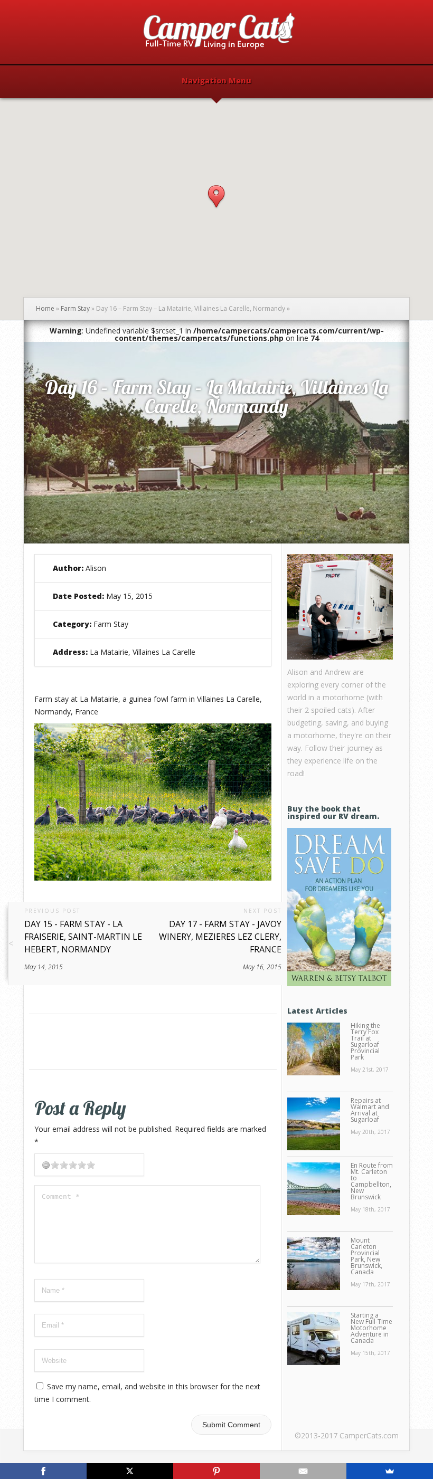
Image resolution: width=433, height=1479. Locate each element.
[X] (130, 1471)
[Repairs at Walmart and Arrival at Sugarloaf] (313, 1124)
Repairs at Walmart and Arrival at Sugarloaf (370, 1110)
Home (45, 308)
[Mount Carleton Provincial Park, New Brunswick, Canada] (313, 1264)
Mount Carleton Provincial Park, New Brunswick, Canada (366, 1256)
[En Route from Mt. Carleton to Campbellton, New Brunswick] (313, 1189)
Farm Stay (75, 308)
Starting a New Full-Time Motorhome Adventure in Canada (371, 1328)
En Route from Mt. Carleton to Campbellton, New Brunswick (372, 1181)
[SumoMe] (389, 1471)
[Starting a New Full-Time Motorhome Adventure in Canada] (313, 1339)
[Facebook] (43, 1471)
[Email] (303, 1471)
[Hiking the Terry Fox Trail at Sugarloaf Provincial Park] (313, 1049)
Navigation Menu (216, 81)
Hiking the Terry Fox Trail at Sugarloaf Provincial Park (365, 1041)
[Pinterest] (216, 1471)
